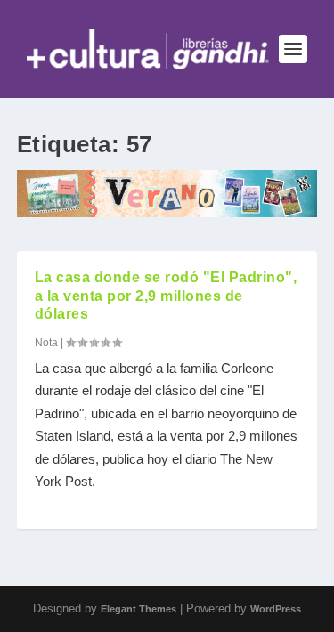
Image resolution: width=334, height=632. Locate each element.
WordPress (275, 609)
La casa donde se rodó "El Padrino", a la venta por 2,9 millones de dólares (166, 296)
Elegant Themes (138, 609)
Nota (46, 342)
